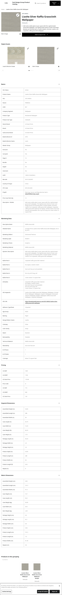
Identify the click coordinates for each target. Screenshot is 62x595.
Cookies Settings (6, 591)
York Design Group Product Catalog (21, 3)
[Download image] (20, 33)
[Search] (35, 3)
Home (2, 9)
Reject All (54, 591)
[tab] (30, 70)
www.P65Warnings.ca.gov (32, 194)
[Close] (59, 586)
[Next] (59, 70)
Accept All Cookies (43, 591)
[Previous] (3, 70)
